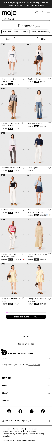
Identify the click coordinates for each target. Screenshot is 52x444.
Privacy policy (30, 431)
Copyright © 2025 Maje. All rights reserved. (19, 441)
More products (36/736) (26, 317)
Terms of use (31, 429)
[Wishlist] (23, 79)
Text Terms (6, 429)
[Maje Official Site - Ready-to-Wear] (9, 13)
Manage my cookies (26, 434)
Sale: (7, 3)
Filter (43, 39)
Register (48, 359)
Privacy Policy (34, 365)
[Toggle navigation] (48, 13)
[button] (36, 13)
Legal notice (8, 436)
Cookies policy (9, 434)
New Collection (21, 32)
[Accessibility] (4, 352)
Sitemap (40, 434)
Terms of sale (18, 429)
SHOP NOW (38, 5)
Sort (8, 39)
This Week (6, 32)
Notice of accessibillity (12, 431)
